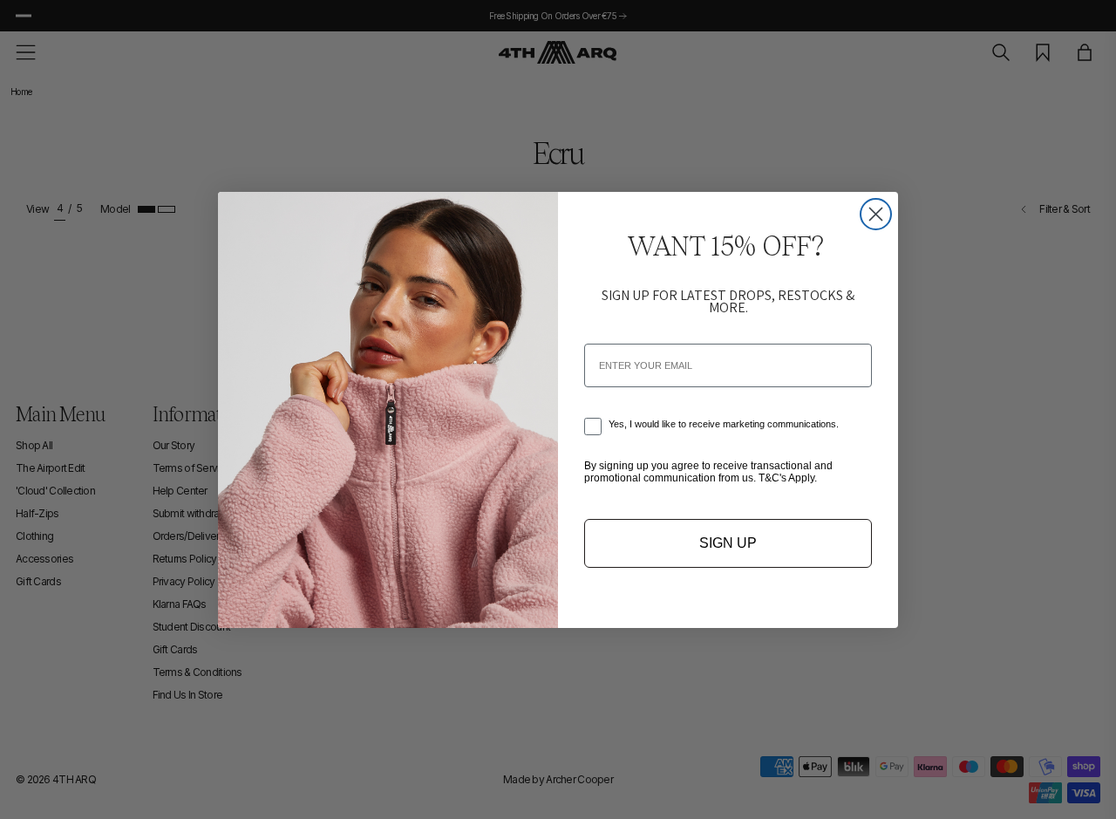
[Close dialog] (876, 214)
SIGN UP (728, 543)
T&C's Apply (786, 478)
